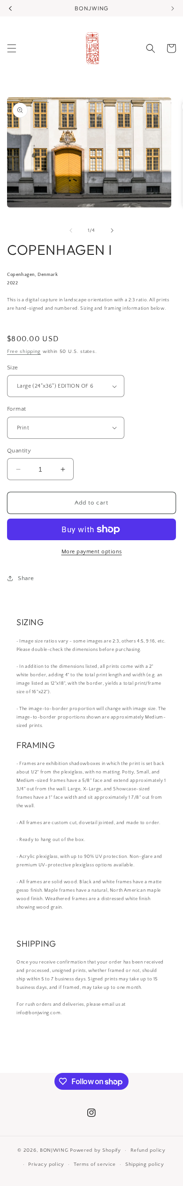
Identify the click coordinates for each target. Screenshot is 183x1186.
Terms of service (95, 1164)
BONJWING (54, 1150)
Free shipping (24, 351)
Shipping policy (144, 1164)
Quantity (19, 450)
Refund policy (148, 1150)
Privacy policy (46, 1164)
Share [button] (26, 578)
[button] (11, 48)
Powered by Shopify (95, 1150)
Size (12, 367)
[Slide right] (112, 230)
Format (16, 409)
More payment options (91, 552)
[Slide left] (71, 230)
